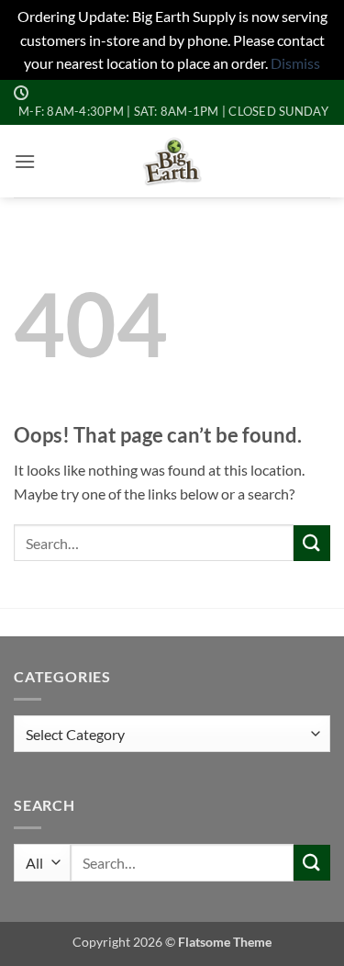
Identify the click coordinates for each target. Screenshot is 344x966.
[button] (25, 161)
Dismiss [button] (295, 63)
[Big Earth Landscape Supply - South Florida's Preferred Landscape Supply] (172, 161)
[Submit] (312, 543)
